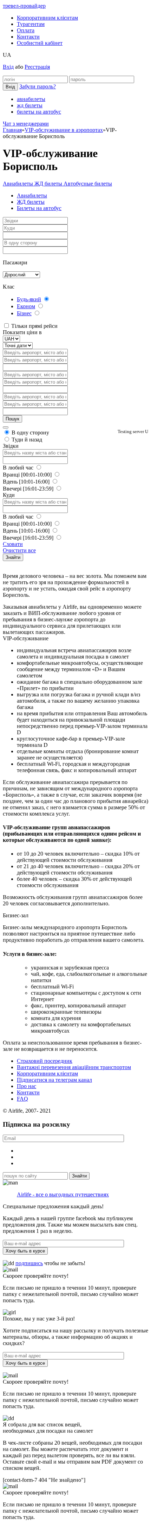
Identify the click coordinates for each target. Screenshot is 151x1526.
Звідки (11, 446)
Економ (26, 306)
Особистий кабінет (40, 43)
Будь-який (29, 299)
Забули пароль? (37, 86)
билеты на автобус (39, 112)
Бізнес (24, 313)
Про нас (26, 1086)
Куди (9, 495)
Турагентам (31, 24)
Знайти (13, 557)
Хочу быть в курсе (25, 1251)
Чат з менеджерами (26, 124)
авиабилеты (31, 99)
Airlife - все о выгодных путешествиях (63, 1194)
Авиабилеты (18, 184)
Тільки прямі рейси (34, 326)
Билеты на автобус (39, 208)
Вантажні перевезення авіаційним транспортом (74, 1067)
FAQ (22, 1099)
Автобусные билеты (88, 184)
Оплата (25, 30)
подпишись (29, 1263)
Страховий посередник (44, 1061)
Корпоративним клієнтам (47, 18)
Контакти (28, 37)
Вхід (8, 67)
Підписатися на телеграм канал (54, 1080)
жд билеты (29, 105)
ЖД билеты (49, 184)
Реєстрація (37, 67)
